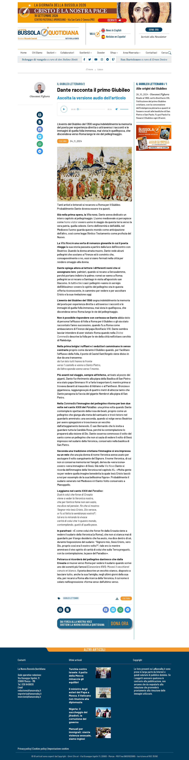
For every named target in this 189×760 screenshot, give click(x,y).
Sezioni (50, 52)
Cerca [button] (164, 52)
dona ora (154, 29)
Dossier (101, 52)
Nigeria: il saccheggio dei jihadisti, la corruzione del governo (78, 715)
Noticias (115, 36)
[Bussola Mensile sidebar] (153, 138)
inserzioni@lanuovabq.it (29, 696)
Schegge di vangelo (34, 59)
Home (23, 52)
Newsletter (153, 37)
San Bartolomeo (131, 59)
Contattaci (151, 52)
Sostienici (85, 52)
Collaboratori (67, 52)
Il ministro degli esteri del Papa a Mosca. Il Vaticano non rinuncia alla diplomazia (80, 695)
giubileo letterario (70, 598)
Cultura (100, 69)
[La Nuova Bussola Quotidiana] (48, 33)
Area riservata (130, 52)
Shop (113, 52)
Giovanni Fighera (40, 96)
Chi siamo (37, 52)
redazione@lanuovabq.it (29, 690)
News (113, 30)
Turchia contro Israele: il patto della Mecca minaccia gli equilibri (78, 675)
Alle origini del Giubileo (151, 88)
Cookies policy (39, 748)
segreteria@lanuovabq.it (30, 693)
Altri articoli (94, 649)
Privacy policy (24, 748)
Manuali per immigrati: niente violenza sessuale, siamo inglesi (80, 733)
